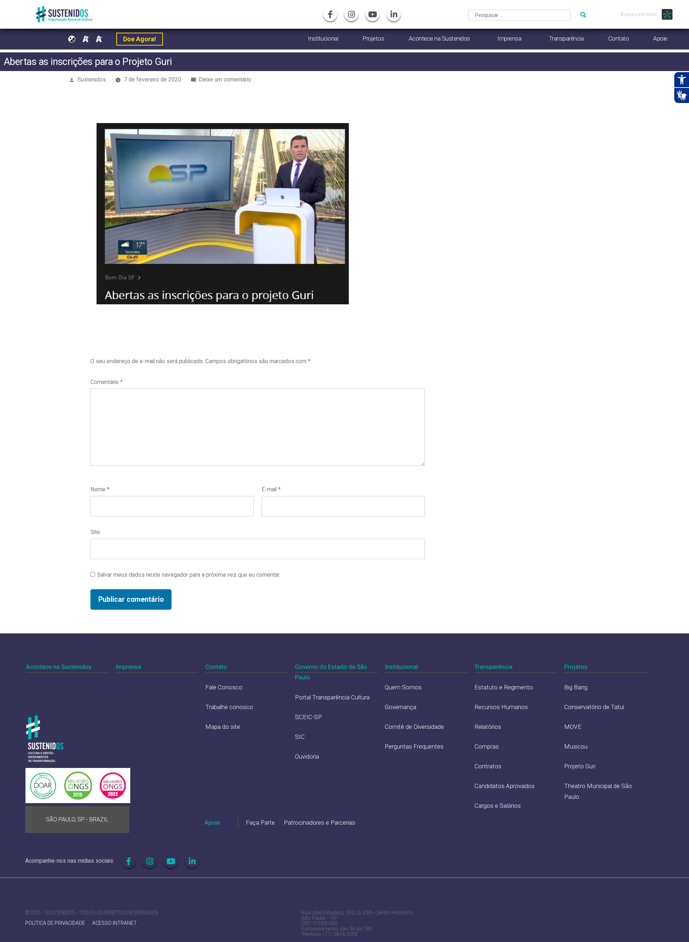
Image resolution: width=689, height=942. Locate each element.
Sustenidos (92, 79)
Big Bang (575, 687)
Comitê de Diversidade (414, 726)
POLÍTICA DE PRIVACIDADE (55, 923)
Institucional (323, 38)
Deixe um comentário (225, 79)
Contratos (487, 766)
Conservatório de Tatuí (594, 707)
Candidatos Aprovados (504, 785)
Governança (400, 707)
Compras (486, 746)
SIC (300, 736)
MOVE (572, 726)
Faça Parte (260, 822)
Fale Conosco (223, 687)
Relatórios (487, 726)
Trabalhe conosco (229, 707)
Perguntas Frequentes (414, 746)
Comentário (106, 382)
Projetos (373, 38)
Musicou (575, 746)
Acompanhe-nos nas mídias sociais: (69, 860)
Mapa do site (222, 726)
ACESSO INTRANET (114, 923)
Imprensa (509, 38)
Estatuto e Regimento (503, 687)
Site (95, 532)
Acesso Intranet (638, 14)
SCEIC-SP (308, 717)
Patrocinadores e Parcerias (319, 822)
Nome (99, 489)
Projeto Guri (579, 766)
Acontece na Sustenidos (439, 38)
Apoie (660, 38)
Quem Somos (403, 687)
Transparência (566, 38)
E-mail (271, 489)
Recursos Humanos (501, 707)
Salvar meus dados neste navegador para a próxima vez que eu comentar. (188, 574)
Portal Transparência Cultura (332, 697)
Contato (618, 38)
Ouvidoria (307, 756)
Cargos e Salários (497, 805)
